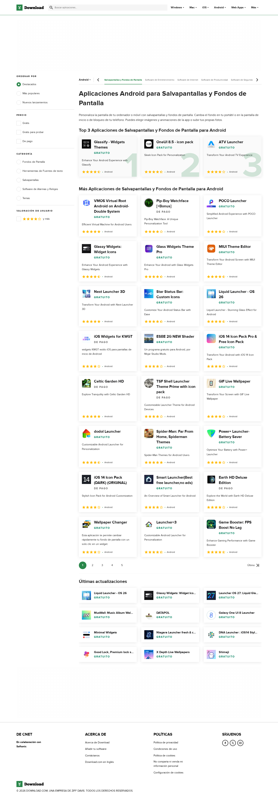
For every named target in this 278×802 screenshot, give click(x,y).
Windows (176, 7)
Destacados (29, 84)
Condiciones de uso (165, 749)
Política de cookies (164, 755)
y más (46, 218)
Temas (26, 198)
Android (219, 7)
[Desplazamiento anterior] (98, 79)
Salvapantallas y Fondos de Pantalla (123, 80)
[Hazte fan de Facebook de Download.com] (225, 743)
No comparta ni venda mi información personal (168, 764)
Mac (192, 7)
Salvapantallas (31, 180)
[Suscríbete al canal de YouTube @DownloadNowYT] (240, 743)
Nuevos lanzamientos (35, 102)
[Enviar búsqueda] (51, 8)
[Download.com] (30, 8)
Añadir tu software (95, 749)
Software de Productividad (214, 80)
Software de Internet (187, 80)
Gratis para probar (33, 132)
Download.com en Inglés (99, 762)
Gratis (26, 123)
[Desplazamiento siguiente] (257, 79)
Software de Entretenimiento (159, 80)
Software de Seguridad (242, 80)
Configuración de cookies (168, 772)
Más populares (31, 93)
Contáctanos (92, 755)
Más (253, 7)
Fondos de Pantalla (34, 161)
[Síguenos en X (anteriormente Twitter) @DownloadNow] (233, 743)
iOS (204, 7)
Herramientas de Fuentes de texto (43, 171)
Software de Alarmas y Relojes (40, 189)
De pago (28, 141)
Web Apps (237, 7)
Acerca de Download (97, 742)
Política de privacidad (166, 742)
